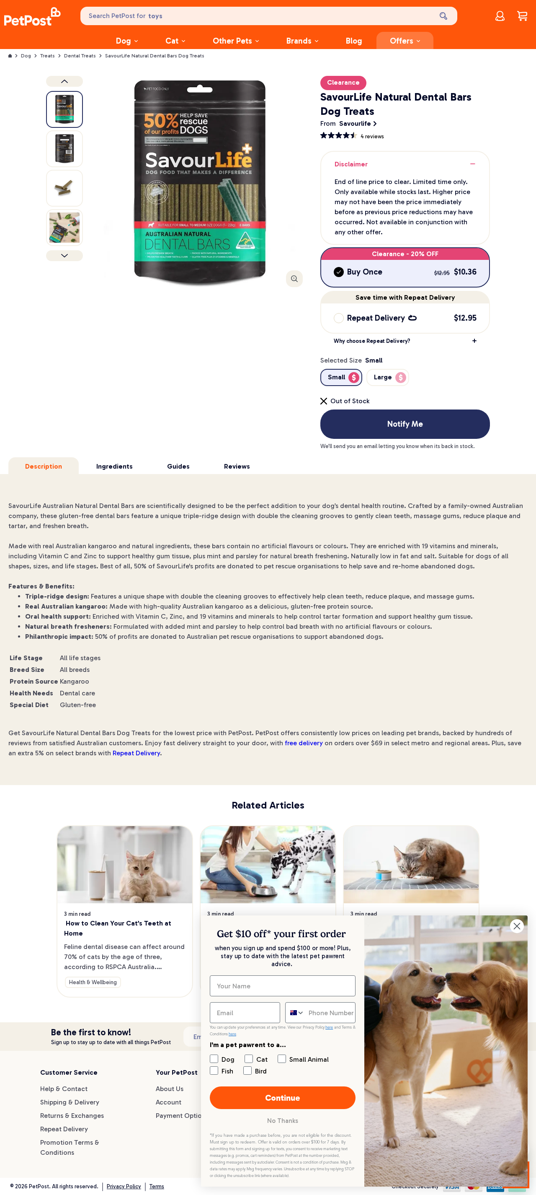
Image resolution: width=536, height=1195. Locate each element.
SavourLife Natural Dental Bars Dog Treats (154, 56)
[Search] (444, 16)
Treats (47, 56)
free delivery (304, 743)
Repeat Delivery (136, 753)
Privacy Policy (124, 1186)
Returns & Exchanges (72, 1116)
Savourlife (355, 123)
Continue (282, 1098)
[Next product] (64, 255)
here (329, 1027)
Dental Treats (80, 56)
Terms (156, 1186)
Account (168, 1102)
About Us (169, 1089)
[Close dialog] (517, 926)
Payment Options (182, 1116)
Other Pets (232, 41)
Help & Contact (64, 1089)
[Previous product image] (64, 81)
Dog (123, 41)
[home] (32, 18)
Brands (299, 41)
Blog (354, 41)
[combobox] (295, 1013)
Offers (401, 41)
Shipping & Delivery (69, 1102)
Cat (171, 41)
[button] (405, 341)
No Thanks (282, 1121)
